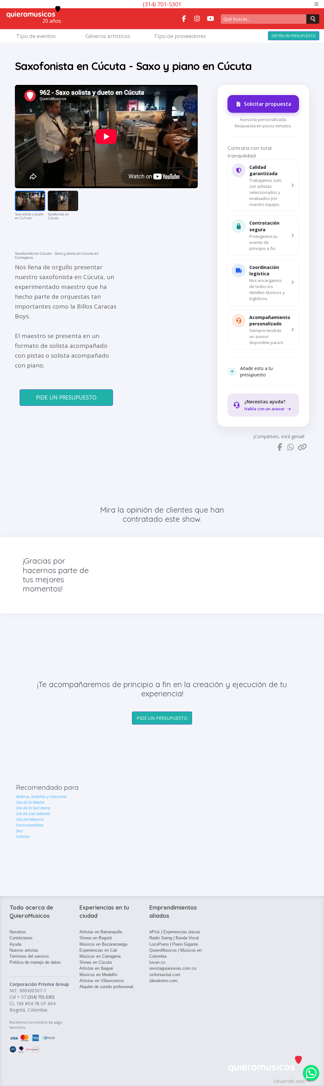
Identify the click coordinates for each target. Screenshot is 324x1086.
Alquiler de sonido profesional (106, 986)
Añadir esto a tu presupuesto (256, 371)
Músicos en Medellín (98, 974)
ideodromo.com (163, 980)
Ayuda (15, 944)
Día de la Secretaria (33, 808)
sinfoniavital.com (164, 974)
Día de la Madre (30, 802)
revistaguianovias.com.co (172, 968)
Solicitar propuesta (267, 103)
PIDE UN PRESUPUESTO (66, 397)
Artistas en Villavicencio (101, 980)
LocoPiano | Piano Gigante (173, 944)
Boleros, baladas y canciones (41, 796)
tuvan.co (157, 962)
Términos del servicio (29, 956)
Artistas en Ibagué (96, 968)
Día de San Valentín (33, 813)
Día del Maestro (30, 819)
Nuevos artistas (23, 950)
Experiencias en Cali (98, 950)
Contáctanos (21, 938)
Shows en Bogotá (95, 938)
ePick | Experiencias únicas (174, 931)
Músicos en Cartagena (100, 956)
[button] (263, 185)
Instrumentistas (30, 825)
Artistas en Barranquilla (100, 931)
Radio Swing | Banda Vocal (174, 938)
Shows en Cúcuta (95, 962)
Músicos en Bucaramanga (103, 944)
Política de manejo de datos (35, 962)
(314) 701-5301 (162, 4)
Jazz (19, 831)
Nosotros (17, 931)
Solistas (23, 836)
